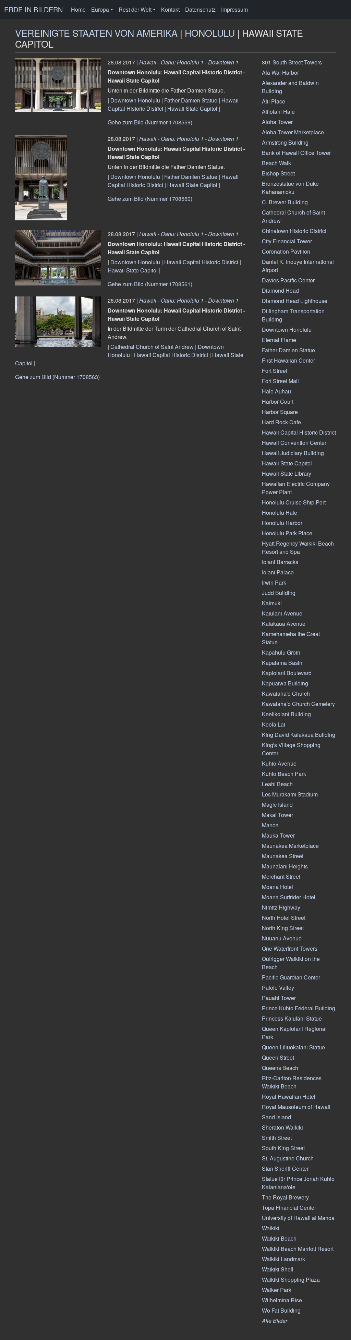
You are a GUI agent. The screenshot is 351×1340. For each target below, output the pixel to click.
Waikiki (270, 1228)
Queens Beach (280, 1068)
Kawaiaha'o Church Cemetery (298, 704)
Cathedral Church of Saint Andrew (152, 347)
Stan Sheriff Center (285, 1168)
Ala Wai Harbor (280, 72)
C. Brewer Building (285, 202)
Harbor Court (277, 401)
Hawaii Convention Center (294, 443)
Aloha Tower (277, 122)
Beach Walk (276, 163)
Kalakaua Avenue (283, 624)
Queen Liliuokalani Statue (293, 1047)
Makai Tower (277, 815)
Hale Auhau (276, 391)
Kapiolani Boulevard (287, 673)
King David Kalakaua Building (298, 735)
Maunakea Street (282, 856)
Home (78, 9)
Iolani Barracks (280, 562)
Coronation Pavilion (286, 251)
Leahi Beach (277, 784)
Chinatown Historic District (294, 231)
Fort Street (274, 371)
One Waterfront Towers (289, 948)
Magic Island (277, 804)
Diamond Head (280, 290)
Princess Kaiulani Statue (292, 1018)
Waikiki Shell (277, 1269)
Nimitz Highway (281, 907)
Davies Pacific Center (288, 280)
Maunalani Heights (285, 866)
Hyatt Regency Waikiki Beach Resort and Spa (298, 547)
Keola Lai (273, 724)
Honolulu (210, 32)
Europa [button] (100, 9)
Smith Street (277, 1138)
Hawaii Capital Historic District (201, 262)
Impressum (234, 9)
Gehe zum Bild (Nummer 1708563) (57, 377)
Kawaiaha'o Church (286, 693)
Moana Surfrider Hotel (288, 897)
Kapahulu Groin (281, 652)
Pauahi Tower (279, 998)
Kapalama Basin (282, 663)
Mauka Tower (278, 835)
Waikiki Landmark (283, 1259)
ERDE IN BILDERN (33, 9)
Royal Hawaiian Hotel (288, 1096)
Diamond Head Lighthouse (294, 301)
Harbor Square (280, 412)
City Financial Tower (287, 241)
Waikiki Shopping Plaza (291, 1279)
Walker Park (276, 1290)
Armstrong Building (285, 142)
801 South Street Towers (292, 62)
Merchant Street (281, 876)
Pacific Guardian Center (291, 977)
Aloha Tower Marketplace (293, 132)
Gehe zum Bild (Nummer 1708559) (150, 122)
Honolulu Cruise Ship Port (294, 502)
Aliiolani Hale (278, 111)
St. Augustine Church (288, 1158)
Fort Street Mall (280, 381)
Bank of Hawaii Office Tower (296, 153)
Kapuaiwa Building (285, 683)
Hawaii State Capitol (192, 108)
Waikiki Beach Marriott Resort (298, 1249)
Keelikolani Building (286, 714)
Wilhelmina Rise (282, 1300)
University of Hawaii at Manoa (298, 1218)
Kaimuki (272, 603)
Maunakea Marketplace (290, 846)
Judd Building (278, 593)
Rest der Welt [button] (135, 9)
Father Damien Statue (190, 100)
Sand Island (276, 1117)
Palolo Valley (278, 987)
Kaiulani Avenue (282, 613)
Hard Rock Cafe (281, 422)
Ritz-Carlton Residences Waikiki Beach (292, 1082)
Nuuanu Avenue (282, 938)
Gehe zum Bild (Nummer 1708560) (150, 199)
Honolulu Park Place (287, 533)
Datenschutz (200, 9)
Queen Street (278, 1057)
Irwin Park (274, 582)
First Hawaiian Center (288, 360)
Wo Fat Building (281, 1310)
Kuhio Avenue (279, 763)
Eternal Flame (279, 340)
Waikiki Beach (279, 1238)
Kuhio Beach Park (284, 774)
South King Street (283, 1148)
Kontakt (170, 9)
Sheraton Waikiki (282, 1127)
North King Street (283, 928)
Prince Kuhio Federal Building (298, 1008)
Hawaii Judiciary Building (293, 453)
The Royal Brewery (285, 1197)
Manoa (270, 825)
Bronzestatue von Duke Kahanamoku (290, 188)
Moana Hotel (277, 887)
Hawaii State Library (286, 473)
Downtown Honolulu (135, 100)
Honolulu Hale (279, 512)
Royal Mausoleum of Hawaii (296, 1107)
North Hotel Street (283, 918)
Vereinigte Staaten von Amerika (96, 32)
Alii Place (273, 101)
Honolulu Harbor (282, 523)
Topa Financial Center (289, 1207)
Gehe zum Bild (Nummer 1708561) (150, 284)
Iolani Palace (278, 572)
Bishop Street (278, 173)
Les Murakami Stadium (290, 794)
